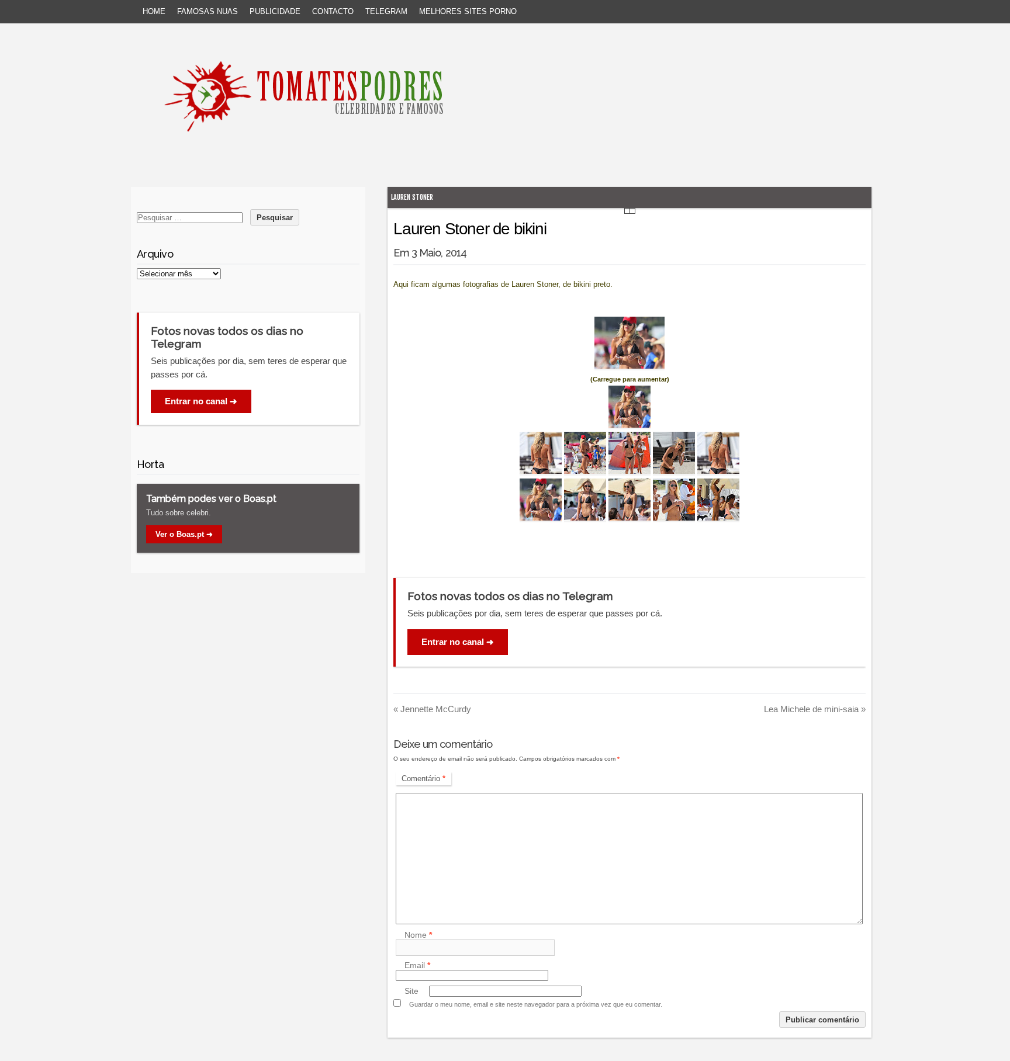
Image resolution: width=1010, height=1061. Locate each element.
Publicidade (275, 11)
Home (154, 11)
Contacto (333, 11)
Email (417, 965)
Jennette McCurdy (432, 709)
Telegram (386, 11)
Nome (418, 934)
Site (411, 991)
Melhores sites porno (468, 11)
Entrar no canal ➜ (457, 642)
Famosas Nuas (207, 11)
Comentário (423, 778)
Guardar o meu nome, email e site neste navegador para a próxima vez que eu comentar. (535, 1004)
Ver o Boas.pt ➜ (184, 534)
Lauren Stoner (412, 197)
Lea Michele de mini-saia (815, 709)
